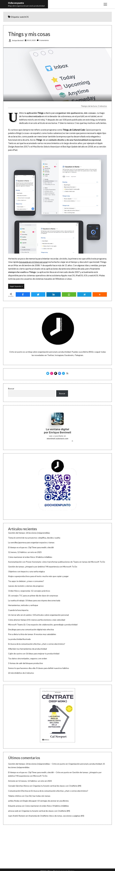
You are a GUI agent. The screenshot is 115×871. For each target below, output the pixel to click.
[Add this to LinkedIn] (53, 294)
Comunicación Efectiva (18, 791)
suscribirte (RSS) (86, 352)
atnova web (13, 811)
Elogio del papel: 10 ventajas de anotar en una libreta (46, 801)
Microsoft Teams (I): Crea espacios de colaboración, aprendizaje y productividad (42, 624)
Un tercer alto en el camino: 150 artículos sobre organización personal (38, 615)
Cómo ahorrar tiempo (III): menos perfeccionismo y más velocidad (36, 620)
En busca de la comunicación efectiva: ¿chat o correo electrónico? (36, 644)
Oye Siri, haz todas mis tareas (37, 796)
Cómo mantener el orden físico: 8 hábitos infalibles (30, 557)
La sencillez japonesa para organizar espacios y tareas (31, 542)
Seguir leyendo (17, 287)
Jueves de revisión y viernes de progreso (26, 586)
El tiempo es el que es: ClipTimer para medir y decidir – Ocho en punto (38, 772)
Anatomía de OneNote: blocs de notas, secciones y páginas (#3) (56, 816)
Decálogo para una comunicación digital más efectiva (31, 629)
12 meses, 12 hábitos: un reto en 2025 (25, 552)
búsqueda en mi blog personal (33, 262)
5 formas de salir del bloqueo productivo (25, 663)
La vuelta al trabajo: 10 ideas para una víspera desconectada (34, 600)
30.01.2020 (31, 40)
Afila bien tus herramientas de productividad (27, 649)
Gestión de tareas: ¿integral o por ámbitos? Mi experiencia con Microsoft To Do (42, 566)
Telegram (79, 355)
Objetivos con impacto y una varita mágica (26, 571)
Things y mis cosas (29, 34)
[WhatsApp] (69, 294)
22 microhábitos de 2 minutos (21, 673)
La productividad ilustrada (19, 639)
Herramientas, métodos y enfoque (23, 605)
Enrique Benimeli (18, 40)
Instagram (59, 355)
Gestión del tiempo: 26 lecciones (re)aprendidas (29, 533)
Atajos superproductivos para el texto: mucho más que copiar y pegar (38, 576)
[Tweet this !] (38, 294)
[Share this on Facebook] (23, 294)
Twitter (50, 355)
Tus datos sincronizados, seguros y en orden (27, 658)
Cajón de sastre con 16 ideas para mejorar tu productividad (33, 653)
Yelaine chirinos (15, 796)
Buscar (11, 388)
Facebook (69, 355)
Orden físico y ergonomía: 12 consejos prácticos (29, 591)
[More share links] (100, 294)
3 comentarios (44, 40)
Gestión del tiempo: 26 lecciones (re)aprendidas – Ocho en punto (36, 764)
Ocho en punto (16, 3)
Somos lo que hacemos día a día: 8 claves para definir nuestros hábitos (38, 668)
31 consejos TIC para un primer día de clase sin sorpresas (33, 595)
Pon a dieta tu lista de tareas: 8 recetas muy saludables (32, 634)
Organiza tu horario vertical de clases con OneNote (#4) (57, 786)
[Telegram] (84, 294)
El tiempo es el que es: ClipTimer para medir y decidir (31, 547)
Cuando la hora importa (18, 610)
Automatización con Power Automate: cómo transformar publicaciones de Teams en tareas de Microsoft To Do (56, 562)
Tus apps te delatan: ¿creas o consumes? (26, 581)
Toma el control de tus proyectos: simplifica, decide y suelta (34, 537)
